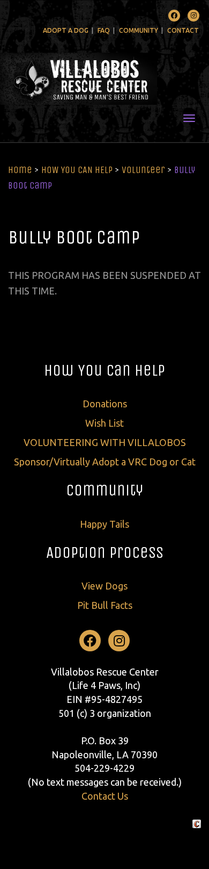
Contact (183, 30)
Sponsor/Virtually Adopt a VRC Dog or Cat (105, 461)
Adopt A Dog (65, 30)
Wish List (104, 423)
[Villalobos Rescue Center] (104, 79)
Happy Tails (104, 524)
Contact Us (104, 796)
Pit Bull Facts (104, 605)
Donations (105, 403)
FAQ (104, 30)
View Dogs (104, 585)
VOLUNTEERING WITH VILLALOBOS (105, 442)
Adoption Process (104, 552)
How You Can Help (104, 370)
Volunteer (143, 170)
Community (138, 30)
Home (20, 170)
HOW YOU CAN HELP (77, 170)
